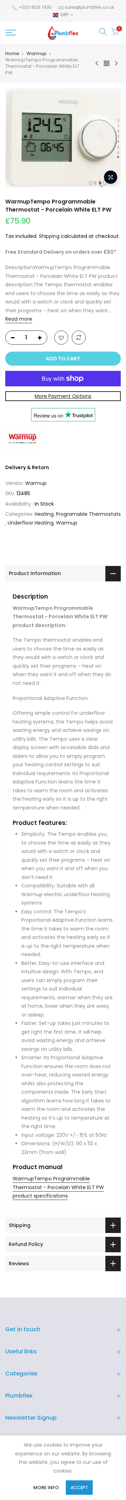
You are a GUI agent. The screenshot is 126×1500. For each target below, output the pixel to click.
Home (12, 54)
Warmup (37, 54)
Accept (79, 1488)
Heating (44, 514)
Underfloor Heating (31, 522)
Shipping (49, 236)
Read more (18, 318)
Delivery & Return (27, 467)
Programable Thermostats (88, 514)
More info (46, 1487)
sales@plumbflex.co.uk (89, 7)
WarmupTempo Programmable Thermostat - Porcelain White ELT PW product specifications (58, 1187)
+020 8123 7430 (35, 7)
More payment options (63, 396)
